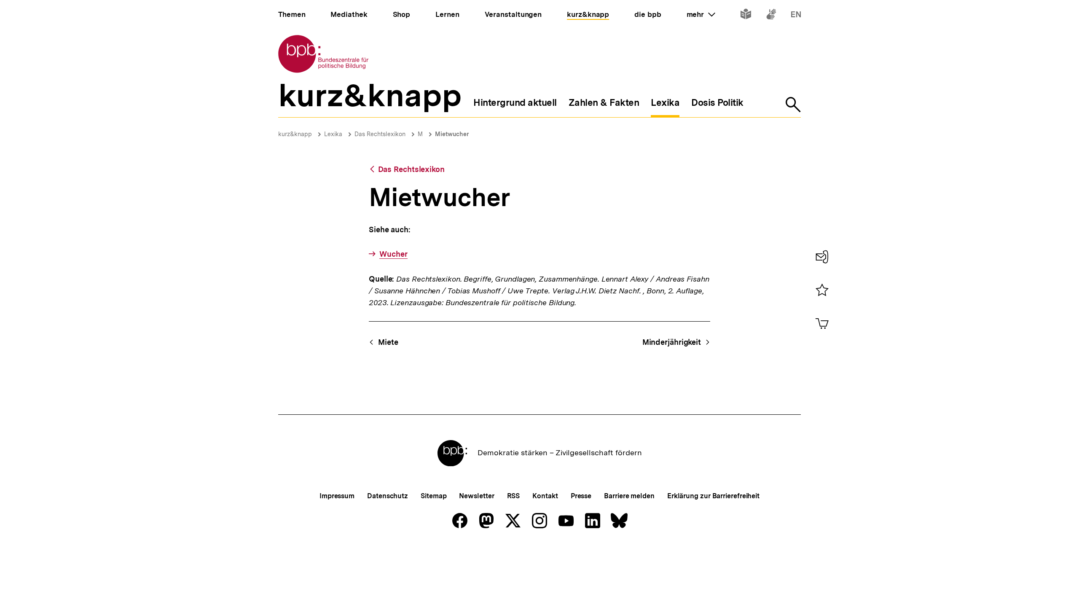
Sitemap (433, 496)
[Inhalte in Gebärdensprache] (771, 15)
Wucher (393, 254)
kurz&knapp (295, 134)
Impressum (336, 496)
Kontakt (545, 496)
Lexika (333, 134)
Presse (581, 496)
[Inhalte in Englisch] (796, 15)
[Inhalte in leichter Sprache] (746, 15)
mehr (701, 14)
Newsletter (476, 496)
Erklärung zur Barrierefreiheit (713, 496)
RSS (513, 496)
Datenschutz (387, 496)
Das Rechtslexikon (379, 134)
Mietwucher (452, 134)
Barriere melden (629, 496)
